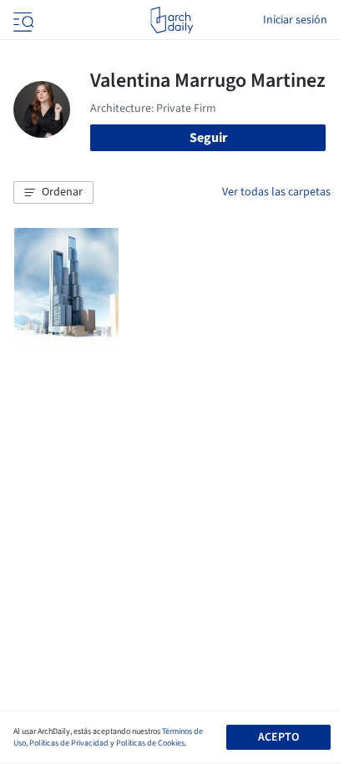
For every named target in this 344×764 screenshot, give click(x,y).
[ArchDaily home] (171, 20)
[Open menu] (21, 20)
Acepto (278, 737)
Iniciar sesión (295, 20)
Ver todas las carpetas (276, 192)
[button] (53, 193)
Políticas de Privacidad (69, 743)
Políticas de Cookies (150, 743)
